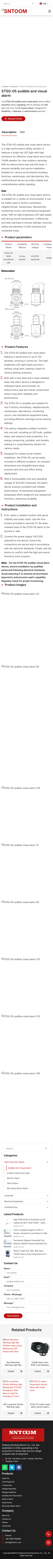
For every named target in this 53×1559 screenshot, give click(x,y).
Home (6, 86)
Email (7, 1277)
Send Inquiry (13, 1316)
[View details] (21, 1371)
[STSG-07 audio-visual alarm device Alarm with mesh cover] (40, 1390)
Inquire (11, 1371)
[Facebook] (19, 1467)
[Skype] (12, 1467)
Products (13, 86)
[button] (49, 11)
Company (8, 1286)
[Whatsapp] (5, 1467)
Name (7, 1269)
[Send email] (48, 1542)
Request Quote (15, 118)
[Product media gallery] (26, 44)
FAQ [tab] (22, 132)
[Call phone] (48, 1534)
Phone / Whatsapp (13, 1294)
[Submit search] (32, 3)
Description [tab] (9, 132)
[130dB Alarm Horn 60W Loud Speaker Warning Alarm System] (40, 1348)
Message (9, 1303)
